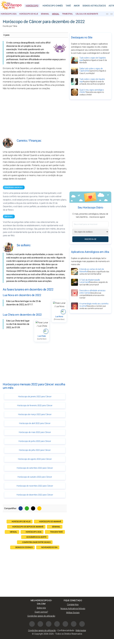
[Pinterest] (65, 624)
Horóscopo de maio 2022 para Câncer (35, 432)
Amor (77, 5)
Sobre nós (41, 608)
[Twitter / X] (33, 508)
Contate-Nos (73, 604)
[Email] (39, 508)
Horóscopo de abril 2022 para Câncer (34, 423)
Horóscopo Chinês (53, 5)
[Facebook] (20, 508)
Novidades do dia (49, 547)
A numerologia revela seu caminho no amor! (93, 306)
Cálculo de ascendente (87, 13)
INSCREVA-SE (90, 239)
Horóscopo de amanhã (50, 521)
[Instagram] (40, 624)
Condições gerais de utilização (41, 616)
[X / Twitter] (57, 624)
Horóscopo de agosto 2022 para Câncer (35, 459)
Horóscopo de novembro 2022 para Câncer (35, 485)
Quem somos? (41, 612)
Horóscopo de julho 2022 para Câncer (35, 450)
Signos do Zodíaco (24, 547)
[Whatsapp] (27, 508)
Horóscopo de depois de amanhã (27, 526)
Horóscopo (32, 5)
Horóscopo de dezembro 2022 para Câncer (35, 494)
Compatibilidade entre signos (36, 542)
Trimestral (67, 13)
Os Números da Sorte (36, 537)
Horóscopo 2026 (8, 13)
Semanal (45, 13)
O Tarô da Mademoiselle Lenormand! (93, 282)
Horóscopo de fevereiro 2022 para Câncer (34, 405)
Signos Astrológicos (94, 5)
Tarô (68, 5)
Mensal (55, 13)
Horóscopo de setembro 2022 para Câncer (35, 467)
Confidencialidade (65, 630)
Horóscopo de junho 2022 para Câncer (34, 441)
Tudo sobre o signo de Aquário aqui (92, 81)
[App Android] (82, 624)
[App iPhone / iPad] (73, 624)
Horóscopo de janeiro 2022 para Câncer (35, 396)
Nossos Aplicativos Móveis (72, 608)
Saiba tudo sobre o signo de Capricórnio (92, 71)
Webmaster (80, 630)
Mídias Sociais (73, 612)
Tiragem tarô (56, 531)
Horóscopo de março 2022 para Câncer (35, 414)
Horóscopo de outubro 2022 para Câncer (35, 476)
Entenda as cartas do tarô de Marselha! (94, 271)
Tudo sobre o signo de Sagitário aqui (93, 60)
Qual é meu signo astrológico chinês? (91, 92)
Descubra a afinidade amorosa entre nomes (92, 294)
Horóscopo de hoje (28, 13)
